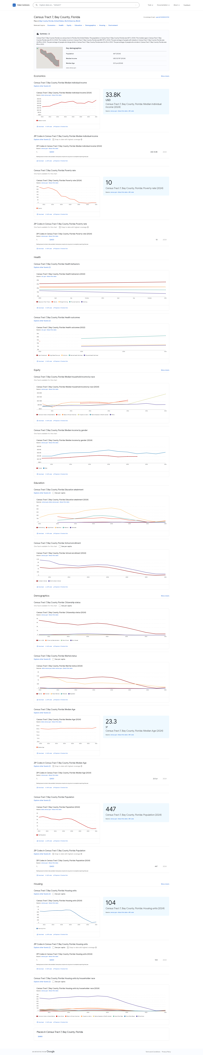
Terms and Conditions (153, 1052)
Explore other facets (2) (42, 86)
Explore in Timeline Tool (61, 126)
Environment (113, 25)
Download (41, 126)
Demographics (90, 25)
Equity (69, 25)
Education (78, 25)
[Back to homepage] (14, 5)
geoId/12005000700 (162, 17)
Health (61, 25)
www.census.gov (71, 68)
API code (49, 126)
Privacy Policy (166, 1052)
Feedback (187, 5)
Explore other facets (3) (42, 659)
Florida (50, 21)
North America (70, 21)
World (78, 21)
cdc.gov (43, 276)
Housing (102, 25)
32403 (51, 152)
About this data (56, 95)
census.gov (113, 111)
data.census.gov (46, 95)
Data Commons (23, 5)
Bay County (44, 21)
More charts (165, 76)
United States (59, 21)
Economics (51, 25)
